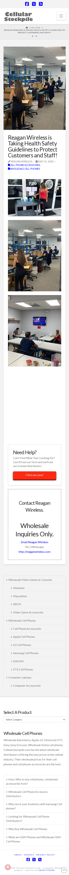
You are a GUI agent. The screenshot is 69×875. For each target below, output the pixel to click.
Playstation (20, 596)
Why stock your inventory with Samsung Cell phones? (34, 806)
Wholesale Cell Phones (25, 168)
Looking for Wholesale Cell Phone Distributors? (27, 818)
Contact (29, 855)
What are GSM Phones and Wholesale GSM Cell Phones (33, 839)
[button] (61, 16)
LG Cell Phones (22, 644)
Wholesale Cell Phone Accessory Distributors (27, 794)
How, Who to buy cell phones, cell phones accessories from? (32, 781)
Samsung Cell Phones (26, 653)
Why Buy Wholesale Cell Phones (27, 829)
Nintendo (19, 588)
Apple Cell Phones (24, 636)
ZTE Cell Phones (23, 669)
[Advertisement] (34, 405)
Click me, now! (34, 475)
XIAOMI (18, 661)
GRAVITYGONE (47, 870)
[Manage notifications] (8, 867)
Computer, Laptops (19, 677)
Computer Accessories (27, 685)
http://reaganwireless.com (34, 551)
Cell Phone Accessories (25, 164)
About (18, 855)
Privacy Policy (45, 855)
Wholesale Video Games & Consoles (30, 579)
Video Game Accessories (28, 612)
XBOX (17, 604)
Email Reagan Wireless (34, 542)
